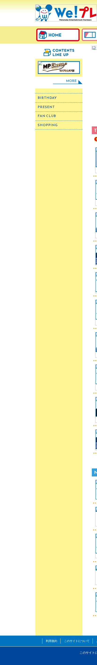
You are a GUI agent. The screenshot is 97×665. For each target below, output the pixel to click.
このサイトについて (76, 640)
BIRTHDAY (47, 97)
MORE (71, 80)
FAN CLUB (47, 115)
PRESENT (46, 107)
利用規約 (51, 640)
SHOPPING (48, 125)
